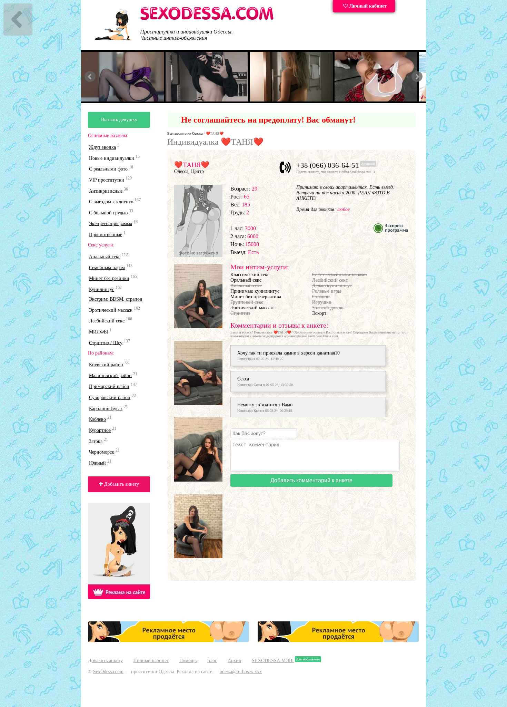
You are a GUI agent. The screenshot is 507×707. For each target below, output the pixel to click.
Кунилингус (101, 289)
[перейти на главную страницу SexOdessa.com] (207, 18)
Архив (234, 660)
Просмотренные (105, 234)
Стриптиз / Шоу (105, 342)
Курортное (100, 430)
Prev (90, 76)
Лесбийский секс (107, 320)
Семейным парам (107, 267)
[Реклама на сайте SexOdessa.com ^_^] (168, 640)
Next (417, 76)
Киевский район (106, 364)
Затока (95, 441)
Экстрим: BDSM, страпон (115, 299)
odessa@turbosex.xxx (241, 671)
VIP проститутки (106, 180)
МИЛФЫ (98, 332)
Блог (212, 660)
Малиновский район (110, 375)
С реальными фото (108, 169)
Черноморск (101, 452)
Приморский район (109, 386)
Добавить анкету (121, 484)
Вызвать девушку (119, 119)
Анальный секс (104, 256)
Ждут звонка (102, 147)
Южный (97, 463)
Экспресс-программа (110, 223)
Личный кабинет (367, 6)
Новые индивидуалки (111, 158)
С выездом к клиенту (111, 201)
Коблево (97, 419)
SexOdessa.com (108, 671)
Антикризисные (105, 190)
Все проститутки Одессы (185, 133)
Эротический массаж (110, 309)
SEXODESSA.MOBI (273, 660)
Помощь (188, 660)
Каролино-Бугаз (105, 408)
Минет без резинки (109, 278)
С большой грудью (108, 212)
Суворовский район (109, 397)
